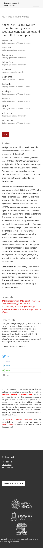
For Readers (7, 462)
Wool (6, 312)
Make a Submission (13, 483)
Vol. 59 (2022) (7, 17)
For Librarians (8, 467)
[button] (21, 356)
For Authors (6, 465)
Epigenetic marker (30, 301)
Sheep (16, 309)
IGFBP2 (19, 306)
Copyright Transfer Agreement (19, 419)
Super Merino (35, 309)
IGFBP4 (29, 306)
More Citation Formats (13, 346)
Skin (24, 309)
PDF (5, 134)
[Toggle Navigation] (36, 4)
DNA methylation (11, 301)
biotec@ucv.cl (7, 424)
